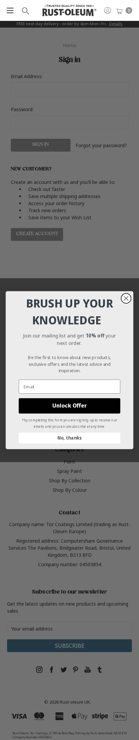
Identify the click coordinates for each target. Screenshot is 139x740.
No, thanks (69, 438)
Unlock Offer (69, 405)
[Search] (25, 10)
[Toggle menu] (10, 10)
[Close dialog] (126, 298)
